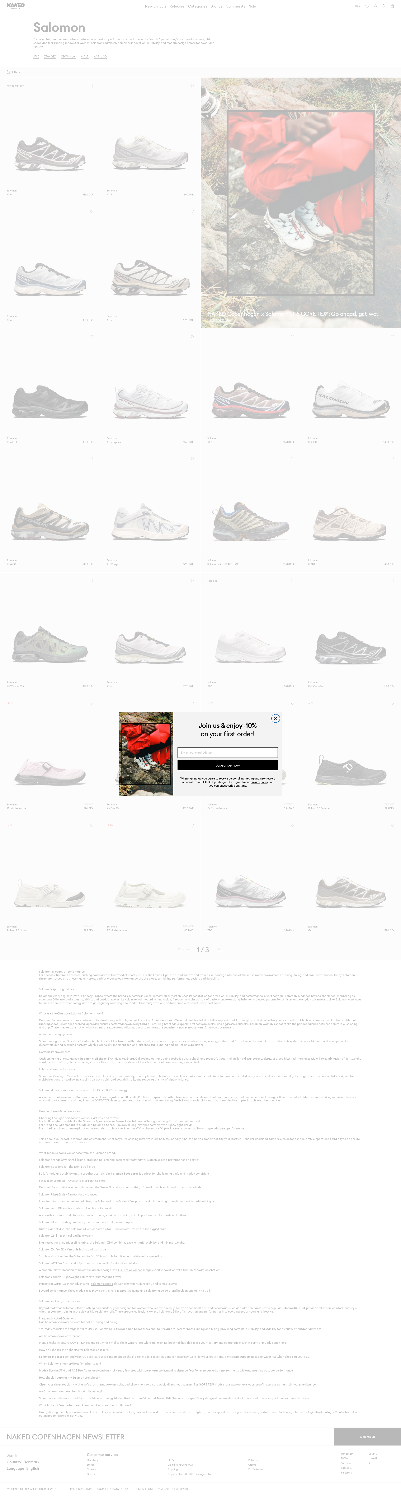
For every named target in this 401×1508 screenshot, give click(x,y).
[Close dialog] (276, 718)
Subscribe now (228, 765)
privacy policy (259, 782)
